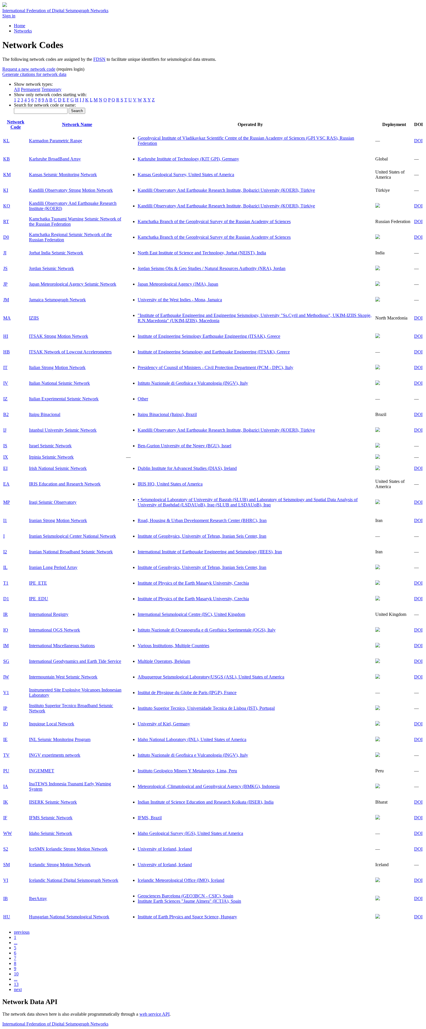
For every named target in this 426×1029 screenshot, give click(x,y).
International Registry (48, 614)
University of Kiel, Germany (164, 723)
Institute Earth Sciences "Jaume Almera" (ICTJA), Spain (189, 901)
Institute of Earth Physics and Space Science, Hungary (187, 916)
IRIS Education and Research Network (65, 483)
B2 (6, 414)
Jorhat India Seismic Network (56, 252)
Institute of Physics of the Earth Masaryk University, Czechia (193, 583)
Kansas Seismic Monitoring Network (63, 174)
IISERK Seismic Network (53, 802)
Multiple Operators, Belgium (164, 661)
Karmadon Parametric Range (55, 140)
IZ (5, 398)
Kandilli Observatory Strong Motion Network (71, 190)
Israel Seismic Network (50, 445)
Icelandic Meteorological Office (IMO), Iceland (181, 880)
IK (5, 802)
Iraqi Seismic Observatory (53, 502)
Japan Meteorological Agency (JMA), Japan (178, 284)
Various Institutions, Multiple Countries (173, 645)
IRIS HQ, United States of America (170, 483)
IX (5, 457)
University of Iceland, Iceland (165, 848)
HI (5, 336)
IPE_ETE (38, 583)
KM (7, 174)
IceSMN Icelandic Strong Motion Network (68, 848)
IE (5, 739)
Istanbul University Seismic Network (63, 430)
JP (5, 284)
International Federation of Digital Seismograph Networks (55, 1023)
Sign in (8, 15)
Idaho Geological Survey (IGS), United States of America (190, 833)
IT (5, 367)
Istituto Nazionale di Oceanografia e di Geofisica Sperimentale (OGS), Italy (207, 629)
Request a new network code (28, 69)
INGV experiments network (54, 755)
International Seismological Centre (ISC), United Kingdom (191, 614)
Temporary (51, 89)
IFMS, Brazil (150, 817)
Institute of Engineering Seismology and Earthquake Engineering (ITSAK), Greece (214, 351)
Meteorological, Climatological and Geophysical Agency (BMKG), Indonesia (209, 786)
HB (6, 351)
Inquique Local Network (51, 723)
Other (143, 398)
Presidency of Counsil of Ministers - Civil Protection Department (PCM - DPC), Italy (215, 367)
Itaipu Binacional (44, 414)
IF (5, 817)
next (18, 989)
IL (5, 567)
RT (6, 221)
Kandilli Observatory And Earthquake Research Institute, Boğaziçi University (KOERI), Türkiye (226, 190)
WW (7, 833)
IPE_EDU (38, 598)
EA (6, 483)
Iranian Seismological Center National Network (72, 536)
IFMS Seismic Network (50, 817)
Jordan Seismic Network (51, 268)
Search (77, 111)
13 (16, 984)
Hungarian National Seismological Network (69, 916)
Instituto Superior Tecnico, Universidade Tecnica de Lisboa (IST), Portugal (206, 708)
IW (6, 676)
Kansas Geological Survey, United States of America (186, 174)
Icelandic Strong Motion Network (60, 864)
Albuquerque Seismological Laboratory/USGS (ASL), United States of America (211, 676)
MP (6, 502)
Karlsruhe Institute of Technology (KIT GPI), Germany (188, 158)
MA (7, 317)
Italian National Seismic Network (59, 383)
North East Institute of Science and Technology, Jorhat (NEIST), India (202, 252)
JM (6, 299)
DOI (418, 140)
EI (5, 468)
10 (16, 973)
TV (6, 755)
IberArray (38, 898)
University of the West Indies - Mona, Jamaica (180, 299)
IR (5, 614)
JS (5, 268)
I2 (5, 551)
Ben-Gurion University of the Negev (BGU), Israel (184, 445)
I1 (5, 520)
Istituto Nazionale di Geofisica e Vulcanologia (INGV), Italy (193, 383)
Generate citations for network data (34, 74)
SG (6, 661)
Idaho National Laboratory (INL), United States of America (192, 739)
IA (5, 786)
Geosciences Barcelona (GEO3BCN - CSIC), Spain (185, 895)
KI (5, 190)
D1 (6, 598)
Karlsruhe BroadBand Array (55, 158)
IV (5, 383)
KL (6, 140)
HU (6, 916)
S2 (5, 848)
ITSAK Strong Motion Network (58, 336)
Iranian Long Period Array (53, 567)
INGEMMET (41, 770)
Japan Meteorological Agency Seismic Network (72, 284)
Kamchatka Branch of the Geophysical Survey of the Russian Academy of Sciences (214, 221)
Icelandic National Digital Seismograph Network (73, 880)
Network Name (77, 124)
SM (6, 864)
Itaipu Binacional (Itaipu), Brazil (167, 414)
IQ (5, 723)
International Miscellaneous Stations (62, 645)
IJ (4, 430)
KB (6, 158)
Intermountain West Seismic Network (63, 676)
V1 (6, 692)
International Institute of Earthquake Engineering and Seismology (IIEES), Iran (210, 551)
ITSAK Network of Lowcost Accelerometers (70, 351)
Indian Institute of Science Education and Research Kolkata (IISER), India (206, 802)
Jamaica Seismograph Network (57, 299)
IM (6, 645)
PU (6, 770)
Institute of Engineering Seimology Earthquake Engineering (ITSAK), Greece (209, 336)
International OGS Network (54, 629)
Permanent (30, 89)
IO (5, 629)
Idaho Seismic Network (50, 833)
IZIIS (34, 317)
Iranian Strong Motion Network (58, 520)
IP (5, 708)
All (17, 89)
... (15, 942)
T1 (5, 583)
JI (4, 252)
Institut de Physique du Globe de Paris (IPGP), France (187, 692)
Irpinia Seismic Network (51, 457)
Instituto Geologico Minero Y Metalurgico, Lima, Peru (187, 770)
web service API (154, 1014)
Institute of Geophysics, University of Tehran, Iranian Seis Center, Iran (202, 536)
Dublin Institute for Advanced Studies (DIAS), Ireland (187, 468)
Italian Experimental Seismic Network (64, 398)
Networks (23, 30)
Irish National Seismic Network (58, 468)
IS (5, 445)
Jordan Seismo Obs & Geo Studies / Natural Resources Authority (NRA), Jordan (211, 268)
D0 (6, 237)
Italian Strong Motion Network (57, 367)
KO (6, 205)
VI (5, 880)
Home (19, 25)
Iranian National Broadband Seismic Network (71, 551)
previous (22, 932)
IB (5, 898)
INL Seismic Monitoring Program (59, 739)
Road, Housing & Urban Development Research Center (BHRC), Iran (202, 520)
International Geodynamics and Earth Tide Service (75, 661)
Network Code (15, 124)
